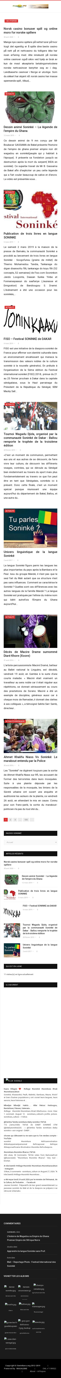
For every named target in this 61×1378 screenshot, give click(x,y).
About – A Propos (37, 1371)
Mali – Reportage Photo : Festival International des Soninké (31, 1264)
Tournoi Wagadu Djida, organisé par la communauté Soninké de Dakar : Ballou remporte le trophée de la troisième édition (40, 929)
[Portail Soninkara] (30, 6)
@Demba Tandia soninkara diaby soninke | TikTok (25, 1122)
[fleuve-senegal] (38, 1306)
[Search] (56, 6)
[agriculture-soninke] (39, 1289)
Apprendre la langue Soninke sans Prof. (26, 1251)
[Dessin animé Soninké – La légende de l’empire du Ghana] (30, 107)
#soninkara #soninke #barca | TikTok (19, 1152)
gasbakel (11, 1232)
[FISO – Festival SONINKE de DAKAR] (30, 320)
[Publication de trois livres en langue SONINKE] (30, 210)
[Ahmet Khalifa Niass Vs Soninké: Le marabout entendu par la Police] (30, 736)
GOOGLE (18, 1081)
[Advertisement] (21, 1053)
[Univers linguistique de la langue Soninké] (30, 528)
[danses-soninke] (10, 1290)
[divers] (10, 1304)
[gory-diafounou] (24, 1328)
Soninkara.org (23, 1365)
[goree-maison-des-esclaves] (12, 1326)
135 (26, 820)
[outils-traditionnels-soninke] (38, 1322)
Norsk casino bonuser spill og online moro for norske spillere (30, 863)
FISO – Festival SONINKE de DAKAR (27, 339)
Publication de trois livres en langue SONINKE (37, 892)
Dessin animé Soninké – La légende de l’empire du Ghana (39, 877)
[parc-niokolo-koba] (10, 1343)
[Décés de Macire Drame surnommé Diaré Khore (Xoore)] (30, 631)
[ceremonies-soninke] (25, 1290)
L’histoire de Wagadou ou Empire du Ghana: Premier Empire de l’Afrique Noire (28, 1238)
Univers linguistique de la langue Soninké (40, 946)
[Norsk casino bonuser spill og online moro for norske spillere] (30, 22)
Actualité (10, 94)
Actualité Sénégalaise (15, 721)
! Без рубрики (11, 21)
